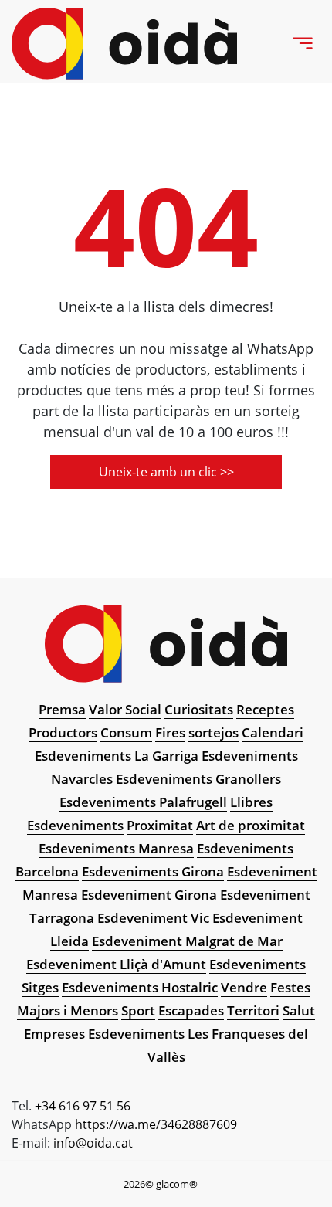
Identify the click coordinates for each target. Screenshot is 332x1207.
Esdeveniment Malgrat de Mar (187, 941)
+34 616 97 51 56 (82, 1105)
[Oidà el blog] (125, 44)
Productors (63, 732)
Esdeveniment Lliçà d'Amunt (116, 964)
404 (166, 225)
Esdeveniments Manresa (116, 848)
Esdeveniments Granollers (198, 779)
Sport (138, 1010)
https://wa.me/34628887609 (156, 1124)
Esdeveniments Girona (153, 871)
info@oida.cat (93, 1142)
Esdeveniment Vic (153, 918)
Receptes (265, 709)
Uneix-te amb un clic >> (166, 471)
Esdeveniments (75, 825)
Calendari (272, 732)
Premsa (62, 709)
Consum (126, 732)
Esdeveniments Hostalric (140, 987)
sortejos (213, 732)
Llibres (251, 802)
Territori (253, 1010)
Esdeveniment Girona (149, 895)
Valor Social (125, 709)
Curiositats (198, 709)
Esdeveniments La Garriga (116, 756)
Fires (170, 732)
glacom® (177, 1184)
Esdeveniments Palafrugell (143, 802)
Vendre (244, 987)
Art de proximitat (250, 825)
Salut (299, 1010)
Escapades (191, 1010)
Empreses (54, 1034)
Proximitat (160, 825)
